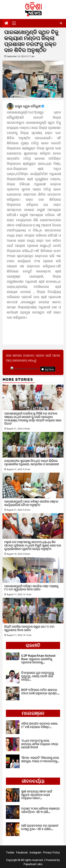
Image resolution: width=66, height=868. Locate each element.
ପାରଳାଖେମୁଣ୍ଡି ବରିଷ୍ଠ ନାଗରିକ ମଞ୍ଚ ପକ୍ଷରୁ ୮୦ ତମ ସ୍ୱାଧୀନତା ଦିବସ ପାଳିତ (31, 587)
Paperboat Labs (33, 864)
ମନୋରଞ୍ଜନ (33, 713)
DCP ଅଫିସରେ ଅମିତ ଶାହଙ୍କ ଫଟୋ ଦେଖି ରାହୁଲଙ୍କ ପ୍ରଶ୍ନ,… (40, 691)
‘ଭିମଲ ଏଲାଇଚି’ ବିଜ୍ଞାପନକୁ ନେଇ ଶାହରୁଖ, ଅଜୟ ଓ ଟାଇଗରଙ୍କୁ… (40, 759)
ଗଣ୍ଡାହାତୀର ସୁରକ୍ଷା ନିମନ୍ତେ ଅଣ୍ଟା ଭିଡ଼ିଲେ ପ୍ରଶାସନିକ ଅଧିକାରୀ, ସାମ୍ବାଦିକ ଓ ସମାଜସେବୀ (31, 462)
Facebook (22, 852)
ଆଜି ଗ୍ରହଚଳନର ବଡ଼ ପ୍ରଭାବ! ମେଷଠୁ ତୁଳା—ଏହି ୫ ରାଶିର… (39, 827)
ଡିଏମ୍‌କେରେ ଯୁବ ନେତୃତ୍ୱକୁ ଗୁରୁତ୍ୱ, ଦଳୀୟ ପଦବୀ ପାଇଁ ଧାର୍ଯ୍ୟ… (37, 676)
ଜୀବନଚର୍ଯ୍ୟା (33, 781)
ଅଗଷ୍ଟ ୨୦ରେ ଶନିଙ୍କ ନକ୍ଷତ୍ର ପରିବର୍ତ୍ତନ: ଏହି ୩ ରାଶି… (40, 810)
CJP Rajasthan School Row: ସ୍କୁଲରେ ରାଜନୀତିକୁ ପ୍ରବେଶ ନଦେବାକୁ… (38, 659)
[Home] (6, 23)
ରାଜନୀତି (33, 645)
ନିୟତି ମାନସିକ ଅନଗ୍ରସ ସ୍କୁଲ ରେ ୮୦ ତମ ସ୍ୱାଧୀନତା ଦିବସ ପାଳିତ (29, 628)
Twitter (10, 852)
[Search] (61, 23)
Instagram (35, 852)
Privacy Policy (51, 852)
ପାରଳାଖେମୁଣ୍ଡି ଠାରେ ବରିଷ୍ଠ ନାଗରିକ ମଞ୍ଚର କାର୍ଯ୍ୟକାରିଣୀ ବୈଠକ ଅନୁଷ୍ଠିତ (31, 503)
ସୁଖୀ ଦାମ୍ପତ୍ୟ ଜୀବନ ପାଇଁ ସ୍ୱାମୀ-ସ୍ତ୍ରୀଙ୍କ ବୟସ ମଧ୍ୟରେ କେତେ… (36, 795)
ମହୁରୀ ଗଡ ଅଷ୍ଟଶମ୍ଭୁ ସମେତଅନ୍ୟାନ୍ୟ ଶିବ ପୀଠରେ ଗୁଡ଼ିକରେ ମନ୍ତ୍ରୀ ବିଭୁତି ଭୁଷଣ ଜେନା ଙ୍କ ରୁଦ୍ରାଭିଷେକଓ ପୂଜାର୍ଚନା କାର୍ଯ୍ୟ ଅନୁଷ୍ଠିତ (32, 545)
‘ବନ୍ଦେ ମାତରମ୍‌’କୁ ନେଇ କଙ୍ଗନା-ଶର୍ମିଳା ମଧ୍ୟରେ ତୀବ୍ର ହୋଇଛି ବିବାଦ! (39, 744)
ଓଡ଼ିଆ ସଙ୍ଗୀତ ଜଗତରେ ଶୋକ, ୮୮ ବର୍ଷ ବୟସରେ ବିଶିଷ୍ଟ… (39, 725)
